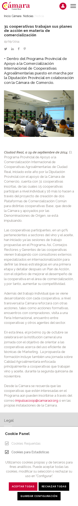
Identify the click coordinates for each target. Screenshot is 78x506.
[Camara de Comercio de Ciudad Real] (18, 6)
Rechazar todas (54, 486)
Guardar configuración (39, 496)
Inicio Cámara (12, 16)
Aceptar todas (23, 486)
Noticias (28, 16)
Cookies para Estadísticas (30, 452)
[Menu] (73, 6)
